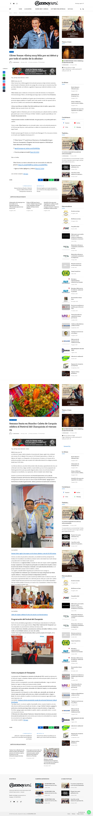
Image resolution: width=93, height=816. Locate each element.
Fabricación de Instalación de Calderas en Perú (75, 341)
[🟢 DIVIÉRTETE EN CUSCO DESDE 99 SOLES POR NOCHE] (73, 52)
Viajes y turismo (13, 419)
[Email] (4, 78)
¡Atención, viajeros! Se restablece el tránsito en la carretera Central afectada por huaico (22, 737)
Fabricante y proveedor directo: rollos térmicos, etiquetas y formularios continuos (77, 237)
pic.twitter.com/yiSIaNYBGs (39, 165)
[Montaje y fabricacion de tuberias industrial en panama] (66, 290)
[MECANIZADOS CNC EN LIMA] (66, 350)
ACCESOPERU (28, 9)
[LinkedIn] (4, 87)
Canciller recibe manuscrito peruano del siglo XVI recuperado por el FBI (76, 173)
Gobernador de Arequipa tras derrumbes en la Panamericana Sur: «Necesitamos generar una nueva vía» (17, 205)
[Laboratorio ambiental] (66, 358)
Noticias (70, 9)
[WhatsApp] (4, 75)
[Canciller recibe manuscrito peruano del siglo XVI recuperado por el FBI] (66, 174)
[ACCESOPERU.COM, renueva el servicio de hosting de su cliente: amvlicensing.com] (39, 785)
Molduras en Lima (76, 218)
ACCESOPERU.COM (31, 813)
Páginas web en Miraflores (75, 372)
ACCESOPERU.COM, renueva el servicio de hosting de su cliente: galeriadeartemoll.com (51, 792)
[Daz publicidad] (66, 228)
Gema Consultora (75, 271)
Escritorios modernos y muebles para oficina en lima (77, 307)
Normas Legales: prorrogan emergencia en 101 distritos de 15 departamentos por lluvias (47, 189)
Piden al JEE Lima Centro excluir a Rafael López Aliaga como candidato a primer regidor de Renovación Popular (34, 205)
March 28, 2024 (34, 152)
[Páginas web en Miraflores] (66, 373)
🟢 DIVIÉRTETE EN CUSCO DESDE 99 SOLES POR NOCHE (72, 61)
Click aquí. (25, 173)
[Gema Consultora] (66, 273)
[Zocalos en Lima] (66, 213)
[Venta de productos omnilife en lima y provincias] (66, 316)
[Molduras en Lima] (66, 220)
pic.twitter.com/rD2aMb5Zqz (32, 148)
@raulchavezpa (19, 148)
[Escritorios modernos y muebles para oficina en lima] (66, 307)
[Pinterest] (4, 84)
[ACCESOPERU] (46, 3)
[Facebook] (4, 72)
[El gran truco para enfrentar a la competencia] (66, 167)
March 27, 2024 (39, 168)
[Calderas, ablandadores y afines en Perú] (66, 325)
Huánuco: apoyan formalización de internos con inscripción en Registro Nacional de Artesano (51, 761)
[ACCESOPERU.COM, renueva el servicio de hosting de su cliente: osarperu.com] (39, 801)
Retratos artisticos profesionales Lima (76, 264)
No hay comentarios (34, 62)
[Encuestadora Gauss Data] (66, 299)
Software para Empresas (58, 9)
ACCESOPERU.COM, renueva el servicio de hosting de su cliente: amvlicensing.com (50, 784)
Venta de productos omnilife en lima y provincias (76, 316)
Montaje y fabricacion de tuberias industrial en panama (77, 290)
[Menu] (10, 9)
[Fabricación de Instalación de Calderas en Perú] (66, 341)
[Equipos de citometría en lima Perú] (66, 366)
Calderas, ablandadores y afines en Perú (77, 324)
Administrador (16, 62)
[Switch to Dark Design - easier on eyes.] (81, 9)
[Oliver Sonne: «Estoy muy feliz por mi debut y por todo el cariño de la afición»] (34, 32)
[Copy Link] (4, 90)
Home (20, 9)
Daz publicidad (75, 226)
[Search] (83, 9)
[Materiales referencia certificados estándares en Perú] (66, 247)
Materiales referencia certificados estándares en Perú (77, 246)
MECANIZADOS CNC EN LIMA (77, 349)
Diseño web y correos (41, 9)
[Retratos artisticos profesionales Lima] (66, 265)
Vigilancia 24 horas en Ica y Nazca (77, 332)
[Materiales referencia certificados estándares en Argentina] (66, 256)
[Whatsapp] (89, 812)
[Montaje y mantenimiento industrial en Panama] (66, 281)
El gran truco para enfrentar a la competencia (76, 166)
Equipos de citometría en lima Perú (77, 364)
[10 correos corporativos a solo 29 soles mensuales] (73, 143)
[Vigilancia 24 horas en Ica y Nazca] (66, 333)
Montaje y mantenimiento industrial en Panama (77, 280)
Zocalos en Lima (75, 211)
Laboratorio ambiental (77, 356)
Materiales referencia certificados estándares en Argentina (77, 256)
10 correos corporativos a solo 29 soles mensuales (71, 152)
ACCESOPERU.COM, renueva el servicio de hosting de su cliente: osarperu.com (50, 800)
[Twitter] (4, 81)
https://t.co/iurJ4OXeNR (25, 165)
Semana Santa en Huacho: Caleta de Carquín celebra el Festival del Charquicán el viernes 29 (23, 189)
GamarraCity (67, 446)
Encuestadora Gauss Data (76, 298)
